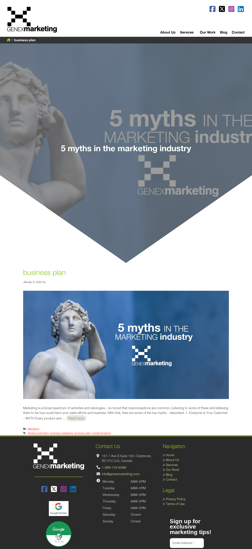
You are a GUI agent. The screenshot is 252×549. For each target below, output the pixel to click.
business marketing (61, 433)
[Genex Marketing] (32, 21)
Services (172, 465)
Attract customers (38, 433)
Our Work (207, 32)
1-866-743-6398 (114, 467)
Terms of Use (175, 504)
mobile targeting (101, 433)
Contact (238, 32)
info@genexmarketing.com (121, 474)
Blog (223, 32)
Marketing (33, 428)
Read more (76, 418)
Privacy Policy (175, 499)
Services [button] (187, 32)
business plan (82, 433)
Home (170, 455)
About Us (168, 32)
